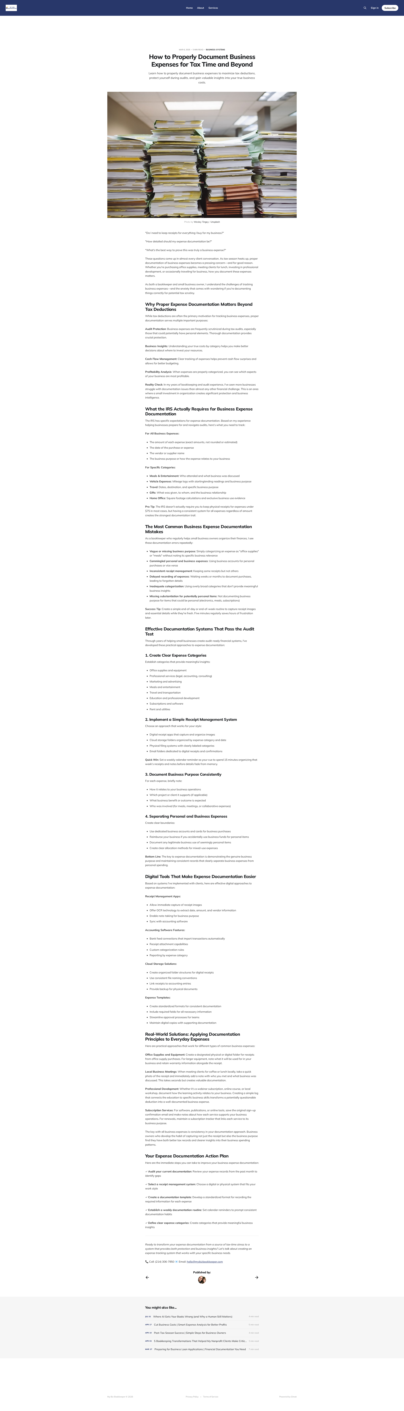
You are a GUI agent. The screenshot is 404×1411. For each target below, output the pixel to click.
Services (213, 7)
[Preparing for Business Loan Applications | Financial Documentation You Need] (202, 1349)
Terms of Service (210, 1396)
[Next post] (257, 1277)
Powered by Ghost (288, 1396)
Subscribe (390, 7)
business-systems (215, 49)
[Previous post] (147, 1277)
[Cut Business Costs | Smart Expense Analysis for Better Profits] (202, 1325)
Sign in (375, 7)
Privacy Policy (192, 1396)
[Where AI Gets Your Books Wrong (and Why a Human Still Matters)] (202, 1317)
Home (189, 7)
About (200, 7)
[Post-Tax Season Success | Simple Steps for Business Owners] (202, 1333)
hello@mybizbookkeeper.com (205, 1261)
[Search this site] (365, 8)
